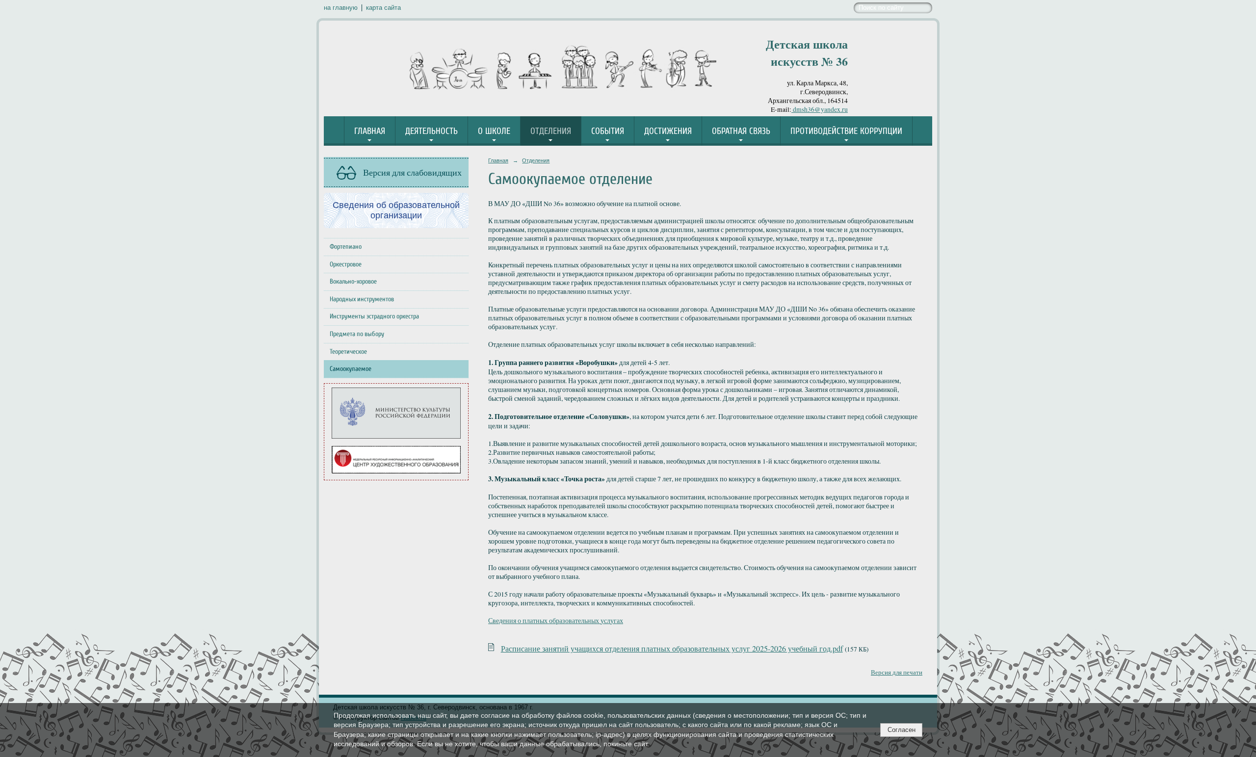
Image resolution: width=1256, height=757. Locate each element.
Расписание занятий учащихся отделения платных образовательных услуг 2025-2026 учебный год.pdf (672, 648)
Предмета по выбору (357, 334)
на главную (341, 7)
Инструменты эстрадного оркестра (374, 316)
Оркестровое (346, 264)
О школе (494, 131)
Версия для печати (896, 672)
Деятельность (431, 131)
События (607, 131)
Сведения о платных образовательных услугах (555, 620)
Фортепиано (346, 247)
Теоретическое (348, 352)
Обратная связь (741, 131)
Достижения (668, 131)
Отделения (550, 131)
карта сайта (383, 7)
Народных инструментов (362, 299)
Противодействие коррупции (846, 131)
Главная (369, 131)
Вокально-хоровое (353, 282)
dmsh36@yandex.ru (819, 109)
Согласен (902, 729)
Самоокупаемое (350, 369)
